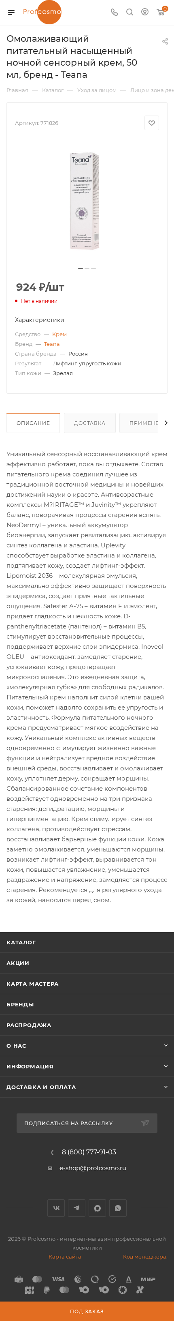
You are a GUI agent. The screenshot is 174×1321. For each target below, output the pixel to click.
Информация (30, 1066)
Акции (18, 963)
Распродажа (28, 1025)
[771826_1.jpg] (87, 201)
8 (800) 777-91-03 (89, 1152)
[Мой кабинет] (145, 13)
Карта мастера (32, 983)
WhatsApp (118, 1208)
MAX (97, 1208)
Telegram (76, 1208)
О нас (16, 1045)
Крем (59, 334)
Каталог (21, 942)
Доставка (89, 423)
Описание (33, 423)
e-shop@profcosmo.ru (92, 1168)
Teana (52, 344)
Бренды (20, 1004)
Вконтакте (56, 1208)
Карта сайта (65, 1256)
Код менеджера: (145, 1256)
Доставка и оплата (41, 1087)
